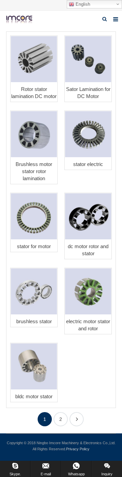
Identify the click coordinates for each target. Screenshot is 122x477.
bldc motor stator (34, 396)
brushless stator (34, 321)
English (82, 4)
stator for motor (34, 246)
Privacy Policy (77, 449)
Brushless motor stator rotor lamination (34, 171)
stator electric (88, 164)
